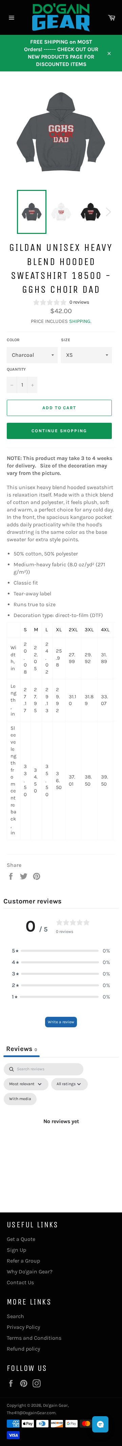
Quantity (16, 369)
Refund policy (23, 1348)
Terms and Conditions (34, 1338)
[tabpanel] (61, 1129)
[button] (61, 951)
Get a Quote (21, 1239)
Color (13, 339)
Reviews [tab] (21, 1049)
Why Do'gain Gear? (30, 1271)
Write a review (61, 1022)
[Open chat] (100, 1424)
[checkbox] (20, 1099)
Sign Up (16, 1250)
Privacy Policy (23, 1327)
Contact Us (20, 1282)
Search (15, 1316)
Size (65, 339)
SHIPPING (79, 321)
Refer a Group (23, 1260)
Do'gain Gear (55, 1405)
